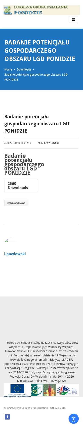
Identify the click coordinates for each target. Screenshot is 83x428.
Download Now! (16, 203)
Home (8, 69)
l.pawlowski (51, 143)
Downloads (24, 69)
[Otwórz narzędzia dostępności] (74, 419)
